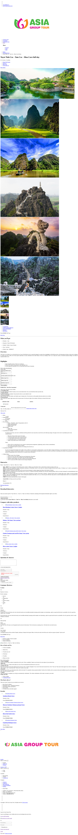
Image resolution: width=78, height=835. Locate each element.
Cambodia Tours (6, 41)
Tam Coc (4, 63)
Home (4, 51)
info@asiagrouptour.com (7, 5)
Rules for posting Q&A (5, 578)
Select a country (3, 760)
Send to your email (4, 498)
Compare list (5, 777)
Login (1, 831)
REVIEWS (5, 331)
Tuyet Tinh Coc (6, 65)
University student (3, 375)
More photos (2, 67)
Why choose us (6, 784)
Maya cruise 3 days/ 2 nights (10, 546)
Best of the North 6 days (9, 713)
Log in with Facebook (4, 816)
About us (4, 782)
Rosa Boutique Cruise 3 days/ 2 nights (12, 507)
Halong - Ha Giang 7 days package (12, 520)
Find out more (25, 802)
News (6, 48)
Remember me (4, 827)
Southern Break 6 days (8, 696)
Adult (1, 373)
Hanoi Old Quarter (6, 62)
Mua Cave (5, 64)
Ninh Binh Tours (6, 53)
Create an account (8, 833)
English (1, 759)
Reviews (7, 47)
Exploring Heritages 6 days (10, 722)
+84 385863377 (6, 4)
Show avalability (4, 385)
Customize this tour (6, 677)
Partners (4, 786)
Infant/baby (2, 382)
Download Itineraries (4, 485)
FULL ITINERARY (7, 328)
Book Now (2, 335)
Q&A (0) (4, 329)
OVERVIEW (5, 326)
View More (2, 729)
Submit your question (4, 576)
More (4, 42)
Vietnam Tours (6, 39)
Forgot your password (4, 829)
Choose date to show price (31, 408)
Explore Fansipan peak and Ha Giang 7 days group (16, 533)
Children (2, 378)
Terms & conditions (6, 785)
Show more (3, 413)
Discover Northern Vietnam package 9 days (14, 704)
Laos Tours (5, 40)
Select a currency (3, 768)
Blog (6, 49)
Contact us (5, 783)
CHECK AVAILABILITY (8, 327)
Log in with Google (8, 818)
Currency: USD (3, 767)
